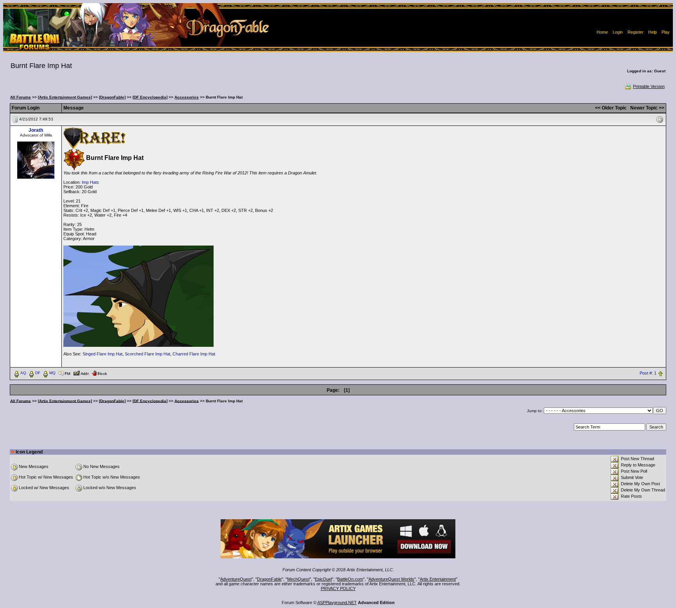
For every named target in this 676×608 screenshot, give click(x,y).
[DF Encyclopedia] (150, 97)
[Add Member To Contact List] (81, 372)
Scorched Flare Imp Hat (147, 354)
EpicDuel (323, 579)
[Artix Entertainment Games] (65, 97)
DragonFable (269, 579)
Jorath (36, 130)
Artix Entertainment (438, 579)
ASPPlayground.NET (337, 602)
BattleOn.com (350, 579)
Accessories (186, 97)
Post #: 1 (648, 373)
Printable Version (649, 86)
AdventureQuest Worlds (391, 579)
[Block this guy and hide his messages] (99, 372)
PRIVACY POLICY (338, 588)
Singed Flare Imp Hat (102, 354)
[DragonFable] (112, 97)
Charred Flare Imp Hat (194, 354)
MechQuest (298, 579)
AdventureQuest (236, 579)
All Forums (20, 97)
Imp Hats (90, 182)
